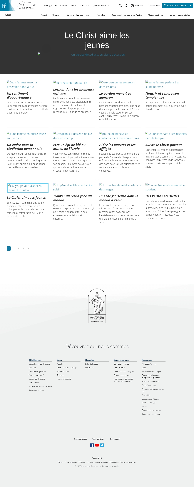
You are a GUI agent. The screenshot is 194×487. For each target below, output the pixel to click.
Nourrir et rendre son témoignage (162, 95)
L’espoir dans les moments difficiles (73, 91)
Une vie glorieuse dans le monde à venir (118, 198)
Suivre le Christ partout (164, 144)
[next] (33, 248)
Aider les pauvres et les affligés (117, 146)
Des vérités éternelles (162, 196)
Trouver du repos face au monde (72, 198)
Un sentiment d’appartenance (19, 95)
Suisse (8, 15)
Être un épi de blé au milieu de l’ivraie (69, 146)
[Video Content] (97, 54)
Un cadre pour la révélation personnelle (24, 146)
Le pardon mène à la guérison (115, 95)
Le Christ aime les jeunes (26, 197)
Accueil (44, 15)
